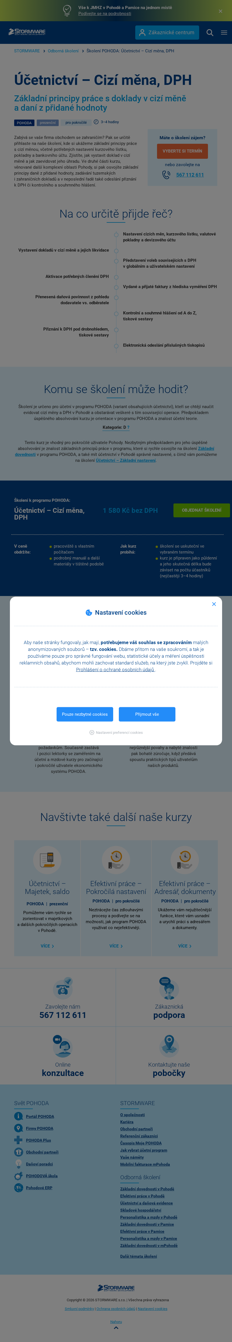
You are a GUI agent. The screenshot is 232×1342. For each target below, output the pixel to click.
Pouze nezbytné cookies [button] (85, 714)
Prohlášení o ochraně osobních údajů (115, 669)
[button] (116, 732)
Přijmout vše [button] (147, 714)
